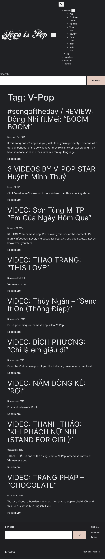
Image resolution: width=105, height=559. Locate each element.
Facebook (95, 532)
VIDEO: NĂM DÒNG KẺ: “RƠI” (46, 387)
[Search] (79, 535)
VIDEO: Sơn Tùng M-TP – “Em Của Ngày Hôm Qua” (49, 214)
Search (4, 74)
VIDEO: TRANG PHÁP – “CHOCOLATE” (45, 481)
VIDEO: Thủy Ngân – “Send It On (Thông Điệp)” (52, 305)
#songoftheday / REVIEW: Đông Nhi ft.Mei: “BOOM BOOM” (50, 119)
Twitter (94, 537)
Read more (14, 158)
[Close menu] (61, 4)
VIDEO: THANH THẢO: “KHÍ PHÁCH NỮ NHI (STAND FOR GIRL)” (44, 432)
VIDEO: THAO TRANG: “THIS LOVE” (44, 264)
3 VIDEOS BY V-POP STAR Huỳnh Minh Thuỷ (51, 173)
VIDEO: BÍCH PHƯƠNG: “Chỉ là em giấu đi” (46, 346)
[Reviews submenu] (73, 10)
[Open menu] (53, 35)
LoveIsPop (10, 552)
